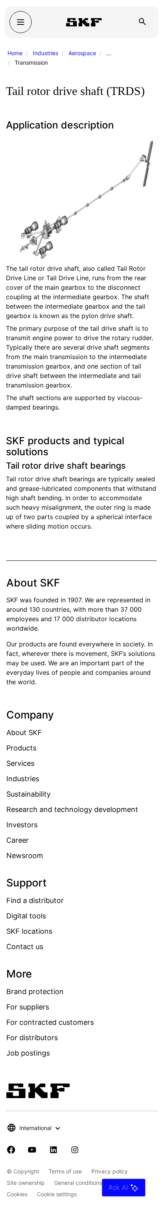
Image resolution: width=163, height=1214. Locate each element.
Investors (22, 825)
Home (15, 53)
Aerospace (82, 53)
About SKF (24, 732)
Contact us (24, 946)
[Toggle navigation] (20, 22)
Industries (45, 53)
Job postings (28, 1053)
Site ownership (26, 1182)
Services (20, 763)
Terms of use (65, 1171)
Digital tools (26, 916)
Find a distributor (35, 900)
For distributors (32, 1037)
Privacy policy (109, 1171)
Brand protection (35, 991)
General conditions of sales (88, 1182)
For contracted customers (50, 1022)
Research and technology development (72, 809)
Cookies (17, 1194)
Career (17, 840)
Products (21, 748)
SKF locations (29, 931)
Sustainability (28, 794)
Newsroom (24, 855)
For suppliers (27, 1007)
